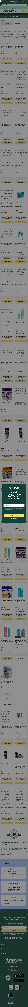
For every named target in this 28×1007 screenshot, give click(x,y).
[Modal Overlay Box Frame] (14, 503)
